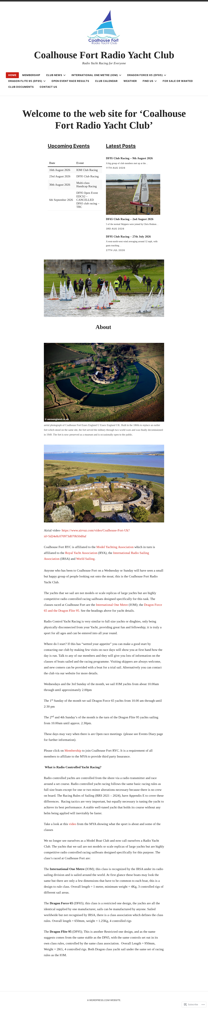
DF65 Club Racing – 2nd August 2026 (129, 219)
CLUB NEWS (54, 75)
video (72, 824)
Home (12, 75)
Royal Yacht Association (81, 553)
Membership (73, 750)
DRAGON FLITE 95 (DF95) (25, 81)
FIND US (148, 81)
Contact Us (48, 86)
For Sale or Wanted (178, 81)
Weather (130, 81)
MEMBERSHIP (31, 75)
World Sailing (85, 558)
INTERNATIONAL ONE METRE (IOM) (95, 75)
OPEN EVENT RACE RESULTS (70, 81)
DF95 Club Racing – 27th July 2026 (128, 236)
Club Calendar (106, 81)
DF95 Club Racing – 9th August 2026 (129, 158)
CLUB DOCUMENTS (21, 86)
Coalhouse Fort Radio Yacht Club (104, 55)
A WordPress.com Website (103, 1000)
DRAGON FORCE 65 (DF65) (145, 75)
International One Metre (112, 604)
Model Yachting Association (115, 547)
